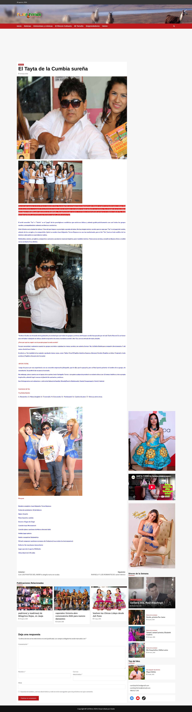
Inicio (19, 26)
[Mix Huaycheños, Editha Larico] (136, 650)
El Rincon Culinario (63, 26)
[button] (174, 26)
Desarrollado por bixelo (106, 709)
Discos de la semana (136, 599)
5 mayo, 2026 (97, 618)
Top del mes (157, 669)
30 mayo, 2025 (151, 637)
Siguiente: (108, 573)
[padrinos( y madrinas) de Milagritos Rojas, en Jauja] (34, 598)
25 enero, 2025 (151, 652)
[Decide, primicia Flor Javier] (136, 617)
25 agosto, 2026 (24, 618)
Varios (105, 26)
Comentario (23, 644)
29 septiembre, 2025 (137, 606)
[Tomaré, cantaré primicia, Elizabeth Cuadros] (136, 633)
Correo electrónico (77, 673)
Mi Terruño (78, 26)
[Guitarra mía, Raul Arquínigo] (151, 592)
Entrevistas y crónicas (43, 26)
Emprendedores (93, 26)
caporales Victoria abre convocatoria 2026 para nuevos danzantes (70, 616)
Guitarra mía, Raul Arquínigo (146, 602)
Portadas (27, 608)
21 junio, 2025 (151, 619)
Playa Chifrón (151, 672)
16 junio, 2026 (60, 621)
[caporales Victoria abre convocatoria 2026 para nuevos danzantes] (72, 598)
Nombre (22, 672)
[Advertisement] (96, 44)
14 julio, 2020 (151, 674)
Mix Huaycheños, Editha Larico (157, 650)
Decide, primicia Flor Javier (155, 617)
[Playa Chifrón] (136, 672)
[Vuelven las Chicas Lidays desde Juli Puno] (109, 598)
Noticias (27, 26)
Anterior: (38, 573)
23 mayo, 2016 (24, 73)
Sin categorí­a (34, 608)
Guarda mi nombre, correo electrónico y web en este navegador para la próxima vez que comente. (56, 692)
